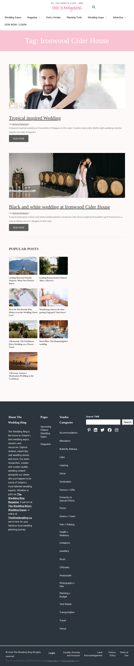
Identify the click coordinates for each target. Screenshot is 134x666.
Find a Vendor (53, 17)
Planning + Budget (64, 594)
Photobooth (65, 575)
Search (127, 422)
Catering (63, 465)
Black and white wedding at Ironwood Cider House (59, 206)
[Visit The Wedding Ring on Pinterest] (89, 430)
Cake (62, 457)
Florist (62, 508)
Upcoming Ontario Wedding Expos (46, 431)
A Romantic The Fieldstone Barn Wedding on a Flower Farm (21, 344)
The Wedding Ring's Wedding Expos (20, 508)
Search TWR (92, 416)
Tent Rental (65, 604)
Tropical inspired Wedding (35, 118)
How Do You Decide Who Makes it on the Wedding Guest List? (23, 312)
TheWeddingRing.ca (20, 517)
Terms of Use (124, 653)
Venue (62, 628)
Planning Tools (74, 17)
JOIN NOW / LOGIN (15, 24)
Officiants (64, 567)
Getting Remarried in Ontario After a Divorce (53, 279)
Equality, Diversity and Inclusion (71, 653)
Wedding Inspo (96, 17)
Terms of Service (68, 660)
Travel (62, 620)
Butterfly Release (68, 449)
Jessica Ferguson (20, 124)
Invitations (64, 542)
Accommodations (68, 432)
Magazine (32, 17)
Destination (65, 481)
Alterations (64, 440)
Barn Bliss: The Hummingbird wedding (53, 342)
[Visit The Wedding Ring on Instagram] (116, 430)
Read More (18, 138)
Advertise (118, 17)
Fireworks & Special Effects (67, 499)
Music (62, 559)
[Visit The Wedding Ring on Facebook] (109, 430)
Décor (62, 473)
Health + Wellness (64, 533)
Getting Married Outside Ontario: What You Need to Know (21, 281)
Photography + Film (67, 584)
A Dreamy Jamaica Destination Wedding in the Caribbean (21, 376)
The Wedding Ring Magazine (16, 498)
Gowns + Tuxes (67, 516)
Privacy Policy (112, 653)
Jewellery (64, 551)
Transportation (67, 612)
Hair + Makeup (67, 524)
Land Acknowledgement (93, 653)
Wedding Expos (13, 17)
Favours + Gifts (67, 489)
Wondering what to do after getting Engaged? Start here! (52, 311)
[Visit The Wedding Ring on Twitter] (102, 430)
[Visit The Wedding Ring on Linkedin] (95, 430)
